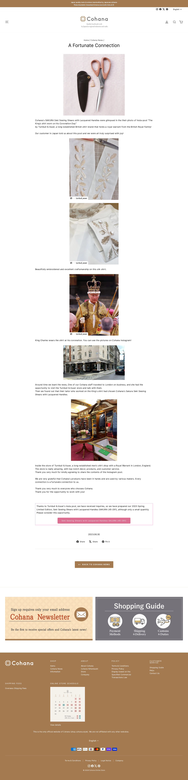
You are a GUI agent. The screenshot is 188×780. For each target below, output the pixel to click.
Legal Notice (106, 761)
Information (55, 671)
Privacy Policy (118, 669)
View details (55, 725)
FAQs (152, 670)
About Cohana (87, 666)
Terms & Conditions (120, 666)
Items (52, 666)
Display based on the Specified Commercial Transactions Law (121, 674)
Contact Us (154, 673)
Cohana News (97, 40)
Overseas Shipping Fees (15, 688)
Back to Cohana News (96, 564)
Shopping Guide (157, 667)
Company (85, 674)
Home (86, 40)
